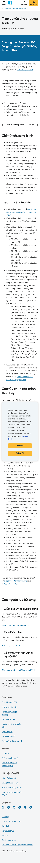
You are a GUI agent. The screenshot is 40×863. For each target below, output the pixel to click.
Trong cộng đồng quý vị (12, 741)
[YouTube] (19, 807)
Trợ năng (5, 816)
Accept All (20, 446)
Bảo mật (5, 835)
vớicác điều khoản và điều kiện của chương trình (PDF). (21, 212)
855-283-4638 (10, 584)
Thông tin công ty (9, 707)
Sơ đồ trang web (9, 840)
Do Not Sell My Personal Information (17, 845)
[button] (3, 3)
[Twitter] (8, 807)
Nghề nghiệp (7, 731)
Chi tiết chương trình (15, 124)
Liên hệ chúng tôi (9, 778)
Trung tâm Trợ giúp (10, 783)
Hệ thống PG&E (8, 736)
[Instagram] (25, 807)
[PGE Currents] (30, 807)
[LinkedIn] (14, 807)
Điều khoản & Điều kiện (11, 821)
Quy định (5, 826)
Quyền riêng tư (8, 830)
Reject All (20, 453)
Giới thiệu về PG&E (9, 702)
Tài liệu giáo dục (9, 719)
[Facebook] (3, 807)
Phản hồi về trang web (11, 787)
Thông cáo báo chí (9, 758)
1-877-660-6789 (25, 69)
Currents (5, 753)
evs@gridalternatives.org (15, 581)
